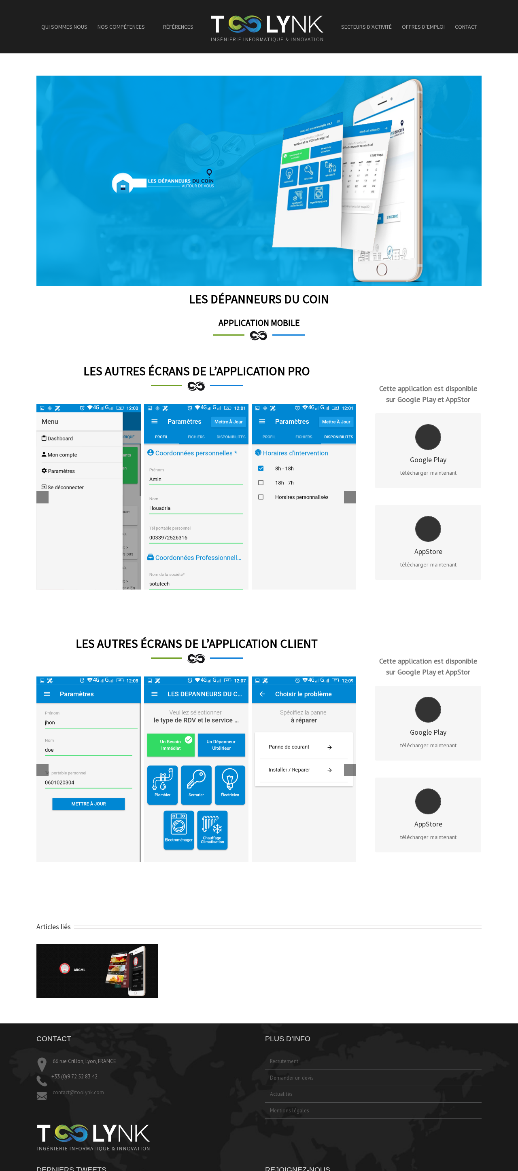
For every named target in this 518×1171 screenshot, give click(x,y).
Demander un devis (292, 1077)
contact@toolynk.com (77, 1092)
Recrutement (284, 1061)
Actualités (281, 1094)
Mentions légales (289, 1110)
